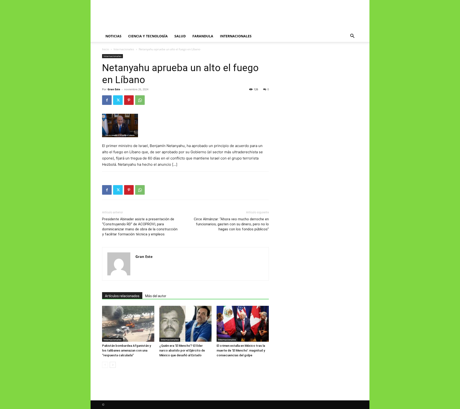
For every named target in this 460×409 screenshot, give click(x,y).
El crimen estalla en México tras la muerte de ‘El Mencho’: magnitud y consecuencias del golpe (241, 350)
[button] (352, 36)
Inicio (105, 49)
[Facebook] (107, 100)
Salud (180, 36)
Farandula (202, 36)
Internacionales (236, 36)
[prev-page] (105, 365)
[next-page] (113, 365)
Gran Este (114, 89)
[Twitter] (118, 100)
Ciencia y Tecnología (148, 36)
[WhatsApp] (140, 100)
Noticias (113, 36)
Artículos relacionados (122, 296)
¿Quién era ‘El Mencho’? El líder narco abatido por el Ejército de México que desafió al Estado (182, 350)
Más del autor (155, 296)
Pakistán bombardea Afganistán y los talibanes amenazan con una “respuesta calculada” (126, 350)
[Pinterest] (129, 100)
